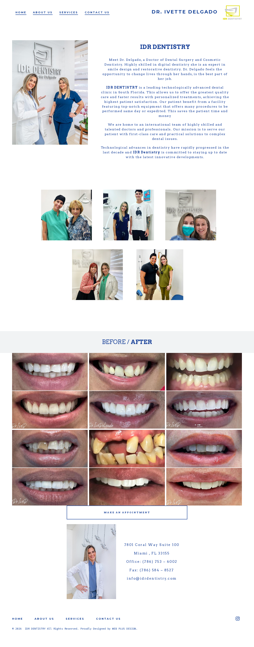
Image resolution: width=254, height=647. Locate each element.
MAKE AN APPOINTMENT (127, 512)
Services (68, 12)
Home (20, 12)
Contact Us (97, 12)
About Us (43, 12)
